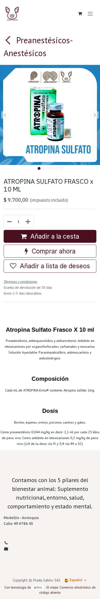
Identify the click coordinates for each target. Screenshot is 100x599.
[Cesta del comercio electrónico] (80, 14)
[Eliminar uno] (9, 221)
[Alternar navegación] (90, 14)
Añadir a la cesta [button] (54, 236)
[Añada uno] (28, 221)
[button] (5, 115)
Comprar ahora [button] (52, 251)
